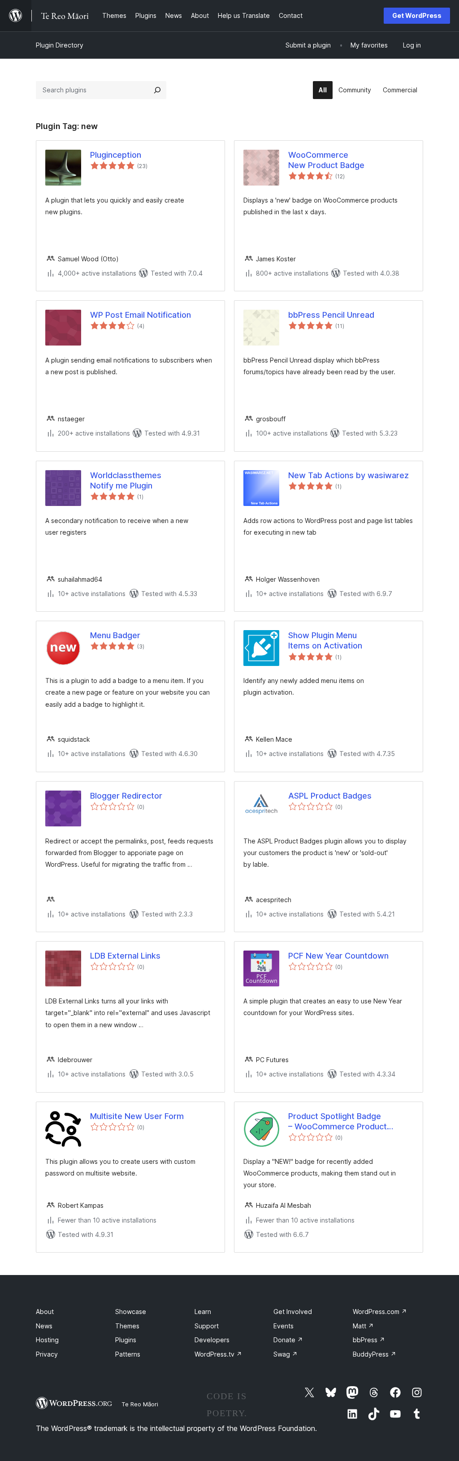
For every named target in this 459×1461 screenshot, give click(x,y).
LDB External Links (125, 955)
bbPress (369, 1340)
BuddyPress (374, 1354)
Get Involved (292, 1311)
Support (207, 1326)
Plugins (125, 1340)
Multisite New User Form (137, 1116)
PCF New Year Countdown (338, 955)
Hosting (47, 1340)
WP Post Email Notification (140, 315)
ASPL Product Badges (330, 795)
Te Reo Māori (139, 1404)
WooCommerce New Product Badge (326, 160)
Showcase (130, 1311)
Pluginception (115, 155)
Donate (288, 1340)
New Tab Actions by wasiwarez (348, 475)
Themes (127, 1326)
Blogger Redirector (126, 795)
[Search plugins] (157, 90)
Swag (285, 1354)
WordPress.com (380, 1311)
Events (283, 1326)
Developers (212, 1340)
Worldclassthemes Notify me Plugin (125, 480)
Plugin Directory (59, 45)
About (45, 1311)
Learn (203, 1311)
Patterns (127, 1354)
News (44, 1326)
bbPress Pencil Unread (331, 315)
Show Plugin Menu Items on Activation (325, 640)
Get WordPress (417, 15)
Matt (363, 1326)
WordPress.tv (218, 1354)
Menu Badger (115, 635)
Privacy (47, 1354)
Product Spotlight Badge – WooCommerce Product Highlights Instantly (337, 1121)
